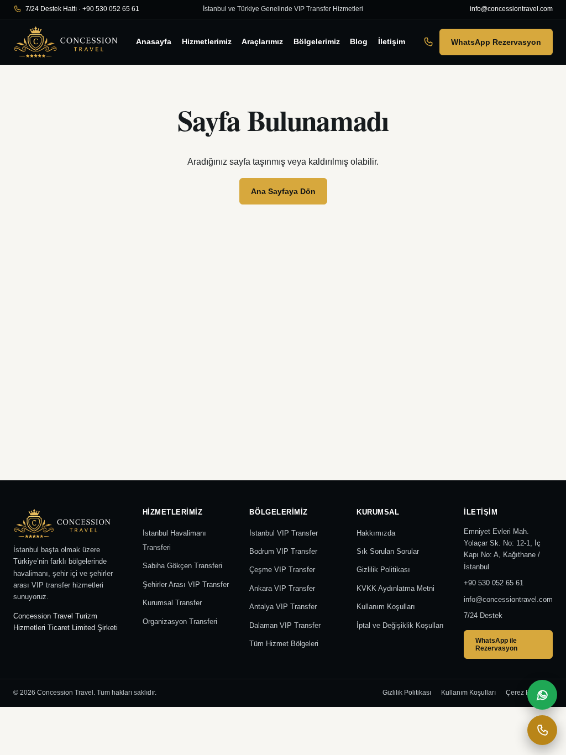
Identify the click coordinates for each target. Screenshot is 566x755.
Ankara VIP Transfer (282, 588)
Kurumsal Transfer (172, 603)
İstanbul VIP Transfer (283, 533)
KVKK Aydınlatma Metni (395, 588)
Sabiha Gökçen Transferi (182, 566)
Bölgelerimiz (317, 41)
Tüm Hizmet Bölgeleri (283, 643)
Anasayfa (153, 41)
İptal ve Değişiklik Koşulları (400, 625)
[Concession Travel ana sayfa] (65, 42)
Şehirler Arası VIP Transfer (186, 584)
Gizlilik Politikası (383, 569)
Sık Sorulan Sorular (388, 551)
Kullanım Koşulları (386, 606)
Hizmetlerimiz (207, 41)
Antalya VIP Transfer (283, 606)
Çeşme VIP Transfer (282, 569)
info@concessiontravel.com (511, 9)
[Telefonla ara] (542, 730)
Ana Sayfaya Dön (283, 191)
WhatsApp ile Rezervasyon (496, 644)
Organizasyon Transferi (180, 621)
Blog (359, 41)
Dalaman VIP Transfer (285, 625)
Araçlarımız (262, 41)
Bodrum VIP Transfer (283, 551)
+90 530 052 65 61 (493, 583)
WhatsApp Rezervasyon (496, 42)
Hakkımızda (376, 533)
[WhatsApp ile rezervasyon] (542, 695)
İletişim (391, 41)
